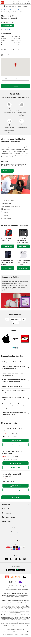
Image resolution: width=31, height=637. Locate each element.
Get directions (16, 440)
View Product (8, 246)
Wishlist (24, 3)
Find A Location (15, 497)
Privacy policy (23, 586)
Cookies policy (11, 587)
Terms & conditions (22, 589)
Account (18, 3)
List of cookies (21, 587)
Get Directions (7, 25)
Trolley (28, 3)
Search (15, 86)
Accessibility (7, 586)
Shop (14, 3)
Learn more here (15, 532)
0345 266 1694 (7, 29)
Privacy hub (15, 586)
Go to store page (15, 445)
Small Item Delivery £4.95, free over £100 (17, 6)
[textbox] (15, 151)
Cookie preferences (10, 589)
